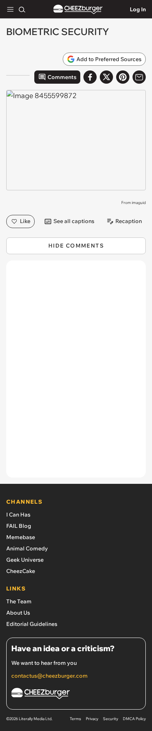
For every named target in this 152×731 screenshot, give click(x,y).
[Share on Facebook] (90, 77)
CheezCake (20, 571)
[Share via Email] (139, 77)
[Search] (22, 9)
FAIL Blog (18, 525)
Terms (75, 718)
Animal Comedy (27, 548)
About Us (18, 612)
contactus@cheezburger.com (49, 675)
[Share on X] (106, 77)
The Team (19, 601)
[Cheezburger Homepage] (78, 9)
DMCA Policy (134, 718)
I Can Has (18, 514)
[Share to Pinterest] (122, 77)
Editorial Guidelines (31, 623)
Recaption (128, 221)
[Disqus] (76, 373)
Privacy (92, 718)
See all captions (73, 221)
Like (25, 221)
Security (110, 718)
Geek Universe (25, 559)
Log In (138, 9)
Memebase (20, 537)
